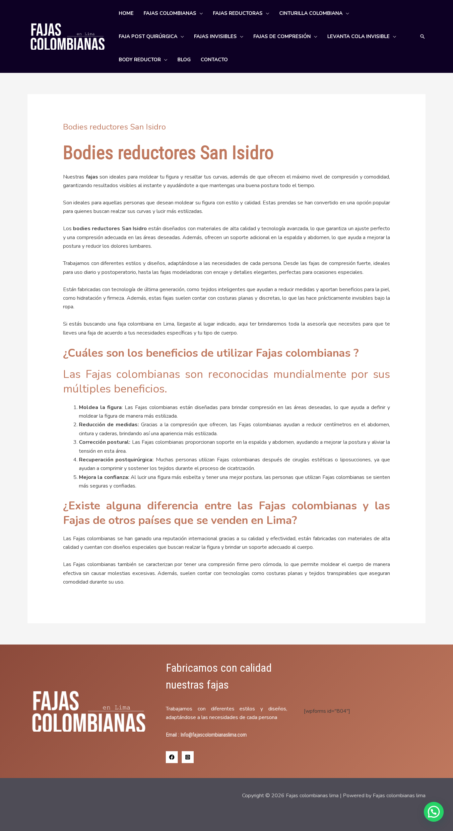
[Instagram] (188, 757)
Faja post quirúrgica (148, 36)
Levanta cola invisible (358, 36)
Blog (184, 59)
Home (126, 13)
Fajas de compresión (282, 36)
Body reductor (140, 59)
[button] (422, 36)
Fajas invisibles (215, 36)
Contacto (214, 59)
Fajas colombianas (170, 13)
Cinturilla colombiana (311, 13)
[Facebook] (172, 757)
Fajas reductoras (238, 13)
